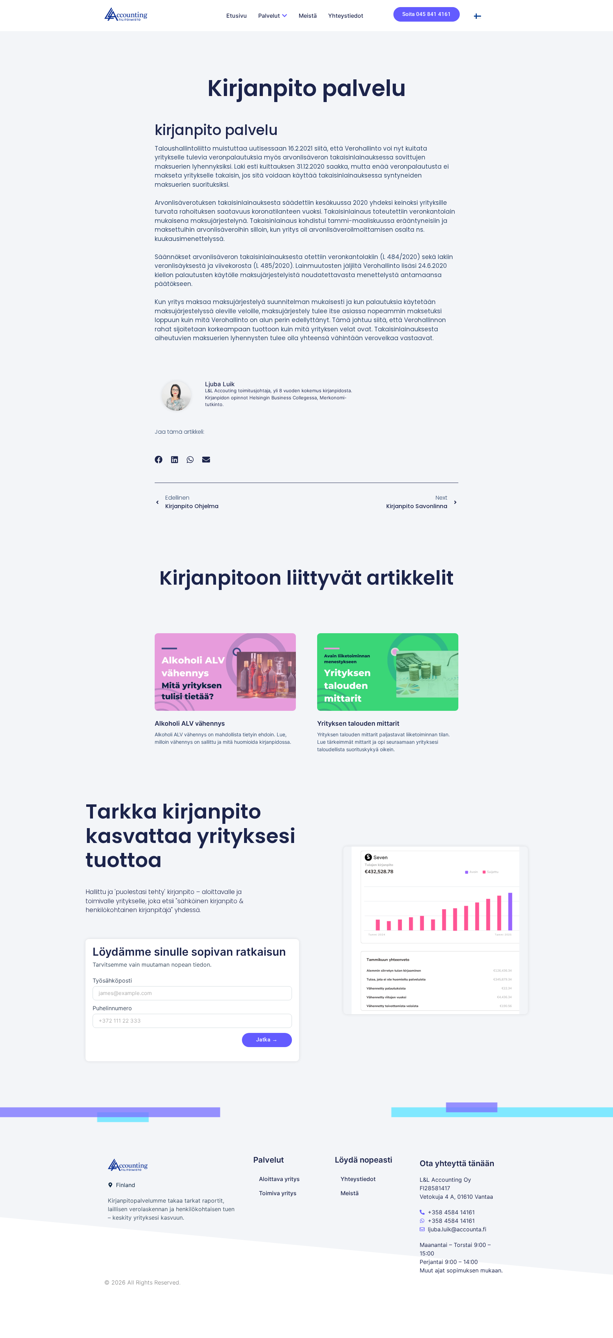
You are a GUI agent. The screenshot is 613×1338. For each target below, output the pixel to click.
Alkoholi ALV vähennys (190, 723)
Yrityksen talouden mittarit (358, 723)
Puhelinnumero (112, 1008)
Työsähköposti (112, 981)
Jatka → (267, 1039)
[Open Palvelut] (284, 15)
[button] (159, 459)
